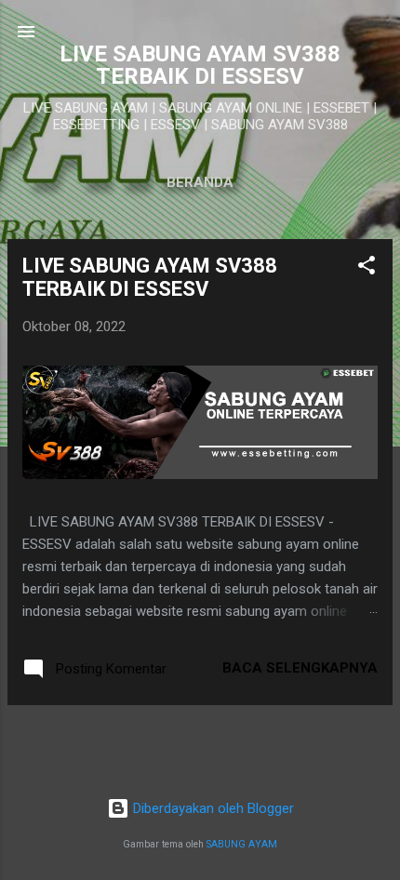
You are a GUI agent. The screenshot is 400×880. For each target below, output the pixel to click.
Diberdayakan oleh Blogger (211, 808)
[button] (366, 268)
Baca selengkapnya (300, 668)
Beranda (200, 182)
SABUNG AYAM (242, 844)
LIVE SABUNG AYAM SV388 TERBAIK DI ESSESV (149, 277)
